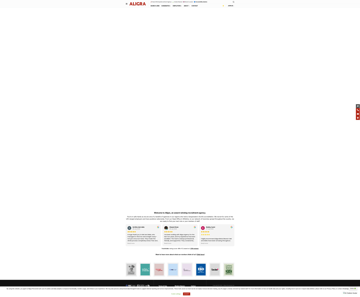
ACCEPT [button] (186, 294)
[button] (127, 4)
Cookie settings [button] (176, 294)
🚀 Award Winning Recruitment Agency (161, 2)
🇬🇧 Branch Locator (188, 2)
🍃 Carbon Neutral (177, 2)
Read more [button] (131, 243)
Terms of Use (163, 286)
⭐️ (223, 5)
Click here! (201, 254)
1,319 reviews (194, 249)
